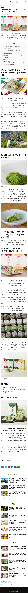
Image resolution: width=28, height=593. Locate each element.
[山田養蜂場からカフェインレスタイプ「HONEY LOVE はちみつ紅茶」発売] (4, 548)
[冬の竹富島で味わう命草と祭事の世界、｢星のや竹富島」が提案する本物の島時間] (4, 568)
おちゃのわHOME (4, 5)
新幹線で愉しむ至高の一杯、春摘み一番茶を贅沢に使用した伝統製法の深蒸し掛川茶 (18, 487)
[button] (26, 2)
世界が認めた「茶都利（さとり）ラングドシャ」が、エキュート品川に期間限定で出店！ (17, 508)
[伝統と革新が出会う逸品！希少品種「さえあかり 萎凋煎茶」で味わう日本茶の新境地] (4, 480)
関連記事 (10, 474)
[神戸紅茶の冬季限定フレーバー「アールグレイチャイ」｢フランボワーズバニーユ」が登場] (4, 575)
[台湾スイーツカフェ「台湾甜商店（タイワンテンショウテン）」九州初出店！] (4, 536)
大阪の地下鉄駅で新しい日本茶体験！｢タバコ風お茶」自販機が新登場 (17, 493)
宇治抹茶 (8, 460)
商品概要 (6, 59)
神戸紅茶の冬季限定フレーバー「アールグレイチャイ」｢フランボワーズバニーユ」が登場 (17, 575)
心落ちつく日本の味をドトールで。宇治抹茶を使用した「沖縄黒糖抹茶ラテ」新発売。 (17, 522)
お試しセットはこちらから (7, 584)
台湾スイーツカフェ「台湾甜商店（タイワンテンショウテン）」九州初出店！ (17, 536)
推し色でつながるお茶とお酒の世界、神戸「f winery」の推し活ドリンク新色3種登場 (17, 555)
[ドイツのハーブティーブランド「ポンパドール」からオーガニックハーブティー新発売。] (4, 515)
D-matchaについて (8, 61)
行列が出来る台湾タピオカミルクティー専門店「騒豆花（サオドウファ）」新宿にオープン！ (17, 529)
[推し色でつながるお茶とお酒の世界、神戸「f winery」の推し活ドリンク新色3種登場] (4, 555)
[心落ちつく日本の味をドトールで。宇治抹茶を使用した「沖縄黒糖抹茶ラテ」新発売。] (4, 522)
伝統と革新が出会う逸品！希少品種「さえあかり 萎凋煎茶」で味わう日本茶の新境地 (18, 480)
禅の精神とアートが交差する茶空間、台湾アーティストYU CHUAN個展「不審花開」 (17, 561)
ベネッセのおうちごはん (6, 582)
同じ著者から (17, 474)
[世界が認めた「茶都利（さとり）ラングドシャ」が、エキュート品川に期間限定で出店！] (4, 508)
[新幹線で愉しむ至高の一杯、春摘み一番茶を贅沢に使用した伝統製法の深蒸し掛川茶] (4, 487)
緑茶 (10, 5)
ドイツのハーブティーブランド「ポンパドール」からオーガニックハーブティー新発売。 (17, 515)
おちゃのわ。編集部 (6, 14)
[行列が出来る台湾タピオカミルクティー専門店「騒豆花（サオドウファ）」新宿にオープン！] (4, 529)
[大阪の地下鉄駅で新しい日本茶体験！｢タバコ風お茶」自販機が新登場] (4, 493)
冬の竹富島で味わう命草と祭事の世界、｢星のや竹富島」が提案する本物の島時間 (17, 568)
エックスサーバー (10, 581)
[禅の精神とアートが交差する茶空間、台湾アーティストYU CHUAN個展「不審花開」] (4, 561)
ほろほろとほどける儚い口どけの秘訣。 (13, 50)
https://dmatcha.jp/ (22, 454)
